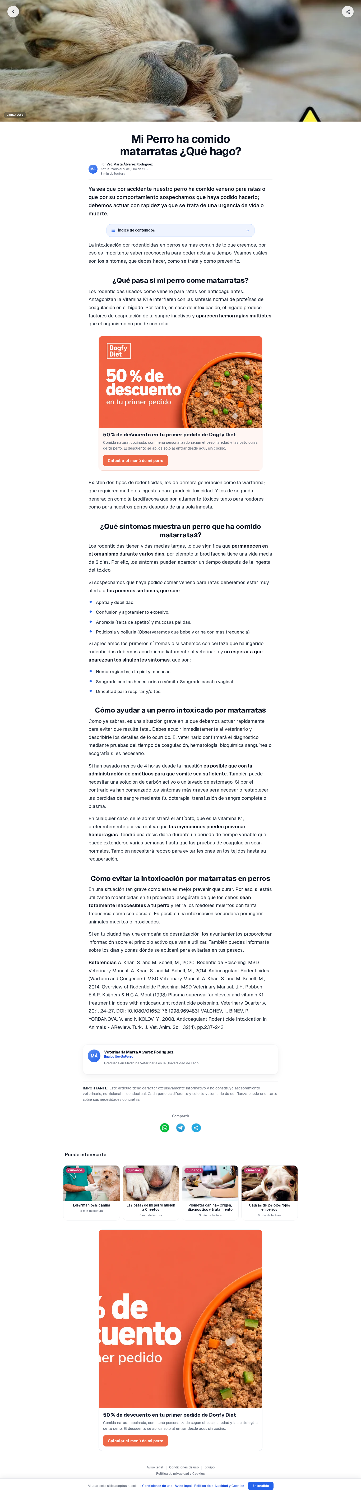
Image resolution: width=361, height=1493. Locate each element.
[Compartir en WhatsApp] (165, 1128)
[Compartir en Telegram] (180, 1128)
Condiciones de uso (184, 1467)
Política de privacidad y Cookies (180, 1474)
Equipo (210, 1467)
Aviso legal (155, 1467)
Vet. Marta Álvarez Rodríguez (130, 164)
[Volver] (13, 11)
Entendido (260, 1486)
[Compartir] (348, 11)
